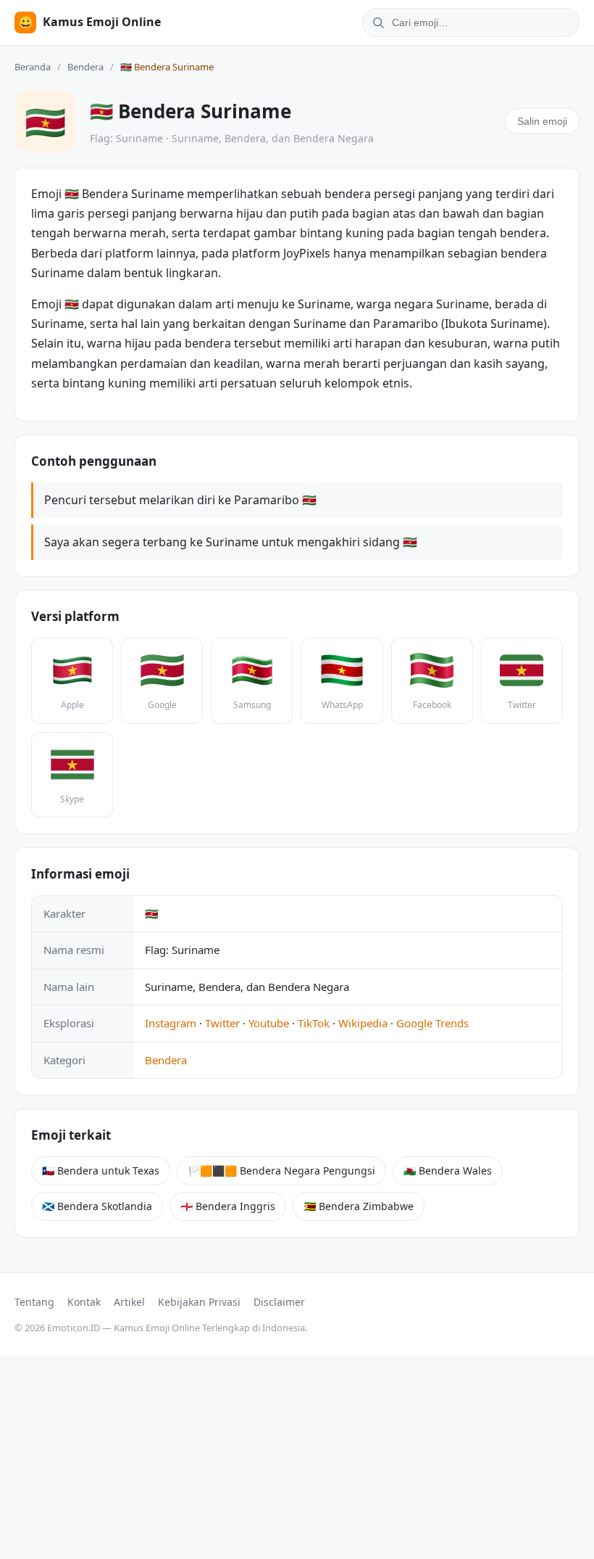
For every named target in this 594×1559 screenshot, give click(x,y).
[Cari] (376, 22)
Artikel (129, 1302)
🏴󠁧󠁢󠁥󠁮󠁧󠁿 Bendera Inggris (227, 1206)
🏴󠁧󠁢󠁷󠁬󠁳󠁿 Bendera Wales (447, 1170)
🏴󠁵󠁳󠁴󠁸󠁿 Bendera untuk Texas (100, 1170)
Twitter (222, 1023)
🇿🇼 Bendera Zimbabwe (359, 1206)
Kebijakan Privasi (199, 1302)
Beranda (32, 66)
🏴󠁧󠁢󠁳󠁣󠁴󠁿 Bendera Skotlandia (97, 1206)
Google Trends (432, 1023)
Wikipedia (363, 1023)
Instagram (170, 1023)
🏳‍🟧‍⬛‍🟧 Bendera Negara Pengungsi (281, 1170)
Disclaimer (279, 1302)
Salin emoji (542, 121)
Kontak (84, 1302)
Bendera (85, 66)
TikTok (314, 1023)
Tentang (34, 1302)
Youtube (268, 1023)
